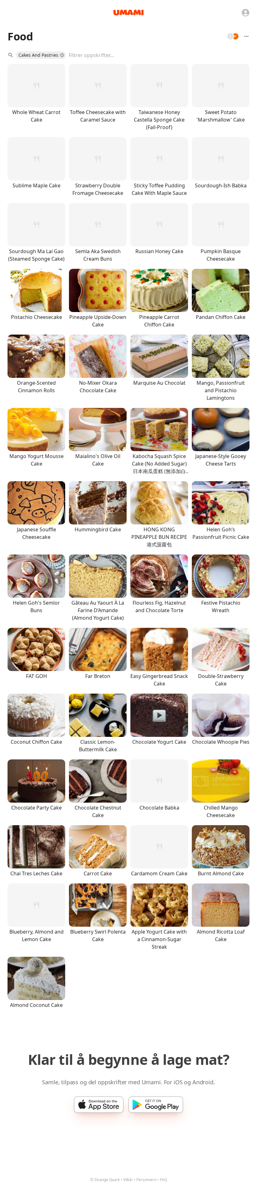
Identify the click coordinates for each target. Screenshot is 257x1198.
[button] (41, 55)
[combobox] (154, 55)
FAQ (163, 1179)
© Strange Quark (105, 1179)
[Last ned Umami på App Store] (98, 1104)
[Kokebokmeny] (246, 36)
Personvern (146, 1179)
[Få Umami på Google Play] (155, 1104)
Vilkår (128, 1179)
